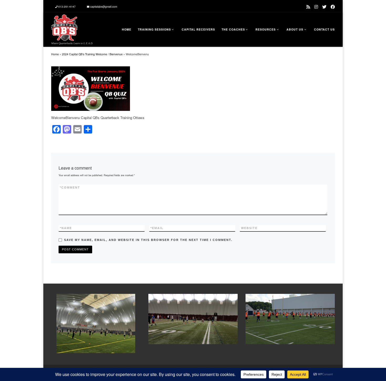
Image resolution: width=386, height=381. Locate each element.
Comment (70, 187)
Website (249, 228)
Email (157, 228)
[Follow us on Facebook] (333, 6)
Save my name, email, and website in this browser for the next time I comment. (148, 239)
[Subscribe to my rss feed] (308, 6)
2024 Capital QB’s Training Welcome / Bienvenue (92, 54)
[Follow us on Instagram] (316, 6)
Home (55, 54)
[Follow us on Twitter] (324, 6)
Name (66, 228)
